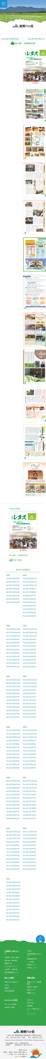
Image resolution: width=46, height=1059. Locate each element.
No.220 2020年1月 (12, 768)
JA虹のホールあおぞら (12, 982)
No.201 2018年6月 (12, 801)
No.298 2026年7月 (12, 582)
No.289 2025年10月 (30, 585)
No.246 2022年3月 (12, 710)
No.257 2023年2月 (29, 663)
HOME (29, 951)
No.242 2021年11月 (30, 683)
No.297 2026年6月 (12, 585)
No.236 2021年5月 (29, 704)
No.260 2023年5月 (29, 653)
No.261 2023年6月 (29, 649)
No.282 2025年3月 (29, 609)
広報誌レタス (31, 964)
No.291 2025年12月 (30, 578)
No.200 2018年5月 (12, 805)
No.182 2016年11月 (11, 39)
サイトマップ (31, 1013)
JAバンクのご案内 (10, 1004)
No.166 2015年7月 (29, 849)
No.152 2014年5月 (12, 906)
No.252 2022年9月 (12, 690)
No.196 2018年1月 (12, 818)
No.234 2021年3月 (29, 710)
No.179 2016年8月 (12, 845)
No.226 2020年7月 (12, 747)
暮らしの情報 (9, 978)
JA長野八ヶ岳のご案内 (12, 957)
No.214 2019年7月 (29, 747)
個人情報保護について (12, 972)
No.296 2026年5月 (12, 589)
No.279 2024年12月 (13, 629)
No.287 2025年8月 (29, 592)
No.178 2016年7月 (12, 849)
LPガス (7, 985)
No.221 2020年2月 (12, 764)
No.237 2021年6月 (29, 700)
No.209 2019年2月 (29, 764)
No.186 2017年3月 (29, 812)
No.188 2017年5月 (29, 805)
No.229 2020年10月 (13, 737)
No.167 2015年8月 (29, 845)
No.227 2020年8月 (12, 744)
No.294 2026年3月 (12, 595)
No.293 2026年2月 (12, 599)
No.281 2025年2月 (29, 613)
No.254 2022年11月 (13, 683)
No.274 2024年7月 (12, 646)
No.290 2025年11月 (30, 582)
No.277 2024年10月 (13, 636)
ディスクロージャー (11, 966)
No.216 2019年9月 (29, 741)
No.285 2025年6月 (29, 599)
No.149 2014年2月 (12, 916)
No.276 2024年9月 (12, 639)
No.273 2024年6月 (12, 649)
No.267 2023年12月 (30, 629)
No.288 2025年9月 (29, 589)
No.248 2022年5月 (12, 704)
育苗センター (31, 990)
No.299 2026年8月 (12, 578)
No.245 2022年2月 (12, 714)
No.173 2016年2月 (12, 866)
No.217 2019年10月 (30, 737)
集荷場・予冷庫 (32, 987)
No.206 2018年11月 (13, 784)
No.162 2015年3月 (29, 862)
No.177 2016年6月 (12, 852)
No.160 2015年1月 (29, 869)
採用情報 (30, 1006)
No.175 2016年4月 (12, 859)
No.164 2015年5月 (29, 855)
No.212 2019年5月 (29, 754)
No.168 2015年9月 (29, 842)
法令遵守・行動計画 (11, 969)
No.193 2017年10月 (30, 788)
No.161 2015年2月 (29, 866)
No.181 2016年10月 (13, 838)
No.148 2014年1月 (12, 920)
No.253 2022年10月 (13, 686)
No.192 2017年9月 (29, 791)
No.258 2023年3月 (29, 660)
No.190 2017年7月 (29, 798)
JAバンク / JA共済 (11, 1000)
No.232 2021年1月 (29, 717)
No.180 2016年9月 (12, 842)
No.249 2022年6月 (12, 700)
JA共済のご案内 (10, 1007)
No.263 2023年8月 (29, 643)
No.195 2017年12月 (30, 781)
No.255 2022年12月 (13, 680)
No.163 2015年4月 (29, 859)
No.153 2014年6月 (12, 903)
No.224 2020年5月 (12, 754)
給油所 (7, 988)
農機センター (31, 993)
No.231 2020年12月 (13, 730)
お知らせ (30, 1000)
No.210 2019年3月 (29, 761)
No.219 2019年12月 (30, 730)
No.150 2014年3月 (12, 913)
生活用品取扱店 (9, 991)
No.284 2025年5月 (29, 602)
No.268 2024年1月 (12, 667)
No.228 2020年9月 (12, 741)
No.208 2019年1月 (29, 768)
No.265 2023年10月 (30, 636)
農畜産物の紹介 (32, 959)
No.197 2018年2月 (12, 815)
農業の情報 (31, 978)
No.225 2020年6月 (12, 751)
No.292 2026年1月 (12, 602)
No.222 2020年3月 (12, 761)
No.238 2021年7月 (29, 697)
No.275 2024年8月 (12, 643)
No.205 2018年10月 (13, 788)
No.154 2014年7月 (12, 899)
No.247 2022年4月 (12, 707)
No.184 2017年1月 (35, 39)
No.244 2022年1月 (12, 717)
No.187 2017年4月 (29, 808)
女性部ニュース (32, 968)
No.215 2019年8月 (29, 744)
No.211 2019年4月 (29, 758)
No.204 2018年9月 (12, 791)
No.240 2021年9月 (29, 690)
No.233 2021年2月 (29, 714)
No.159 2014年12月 (13, 882)
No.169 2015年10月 (30, 838)
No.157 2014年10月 (13, 889)
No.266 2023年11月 (30, 632)
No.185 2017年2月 (29, 815)
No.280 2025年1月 (29, 616)
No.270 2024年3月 (12, 660)
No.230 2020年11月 (13, 734)
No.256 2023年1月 (29, 667)
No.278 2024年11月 (13, 632)
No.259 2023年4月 (29, 656)
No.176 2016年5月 (12, 855)
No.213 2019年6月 (29, 751)
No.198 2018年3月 (12, 812)
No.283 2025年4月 (29, 606)
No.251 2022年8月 (12, 693)
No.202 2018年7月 (12, 798)
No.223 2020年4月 (12, 758)
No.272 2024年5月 (12, 653)
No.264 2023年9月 (29, 639)
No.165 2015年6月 (29, 852)
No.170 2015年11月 (30, 835)
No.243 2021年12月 (30, 680)
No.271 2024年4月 (12, 656)
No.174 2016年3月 (12, 862)
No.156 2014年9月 (12, 892)
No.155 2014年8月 (12, 896)
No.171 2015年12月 (30, 832)
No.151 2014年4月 (12, 909)
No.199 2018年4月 (12, 808)
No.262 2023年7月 (29, 646)
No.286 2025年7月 (29, 595)
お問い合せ (30, 1003)
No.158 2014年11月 (13, 886)
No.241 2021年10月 (30, 686)
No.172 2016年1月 (12, 869)
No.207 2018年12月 (13, 781)
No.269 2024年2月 (12, 663)
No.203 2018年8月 (12, 795)
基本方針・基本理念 (11, 960)
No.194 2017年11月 (30, 784)
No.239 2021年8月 (29, 693)
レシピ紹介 (30, 962)
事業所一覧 (8, 963)
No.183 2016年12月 (13, 832)
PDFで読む (17, 560)
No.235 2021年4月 (29, 707)
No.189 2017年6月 (29, 801)
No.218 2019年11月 (30, 734)
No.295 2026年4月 (12, 592)
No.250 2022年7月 (12, 697)
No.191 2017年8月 (29, 795)
